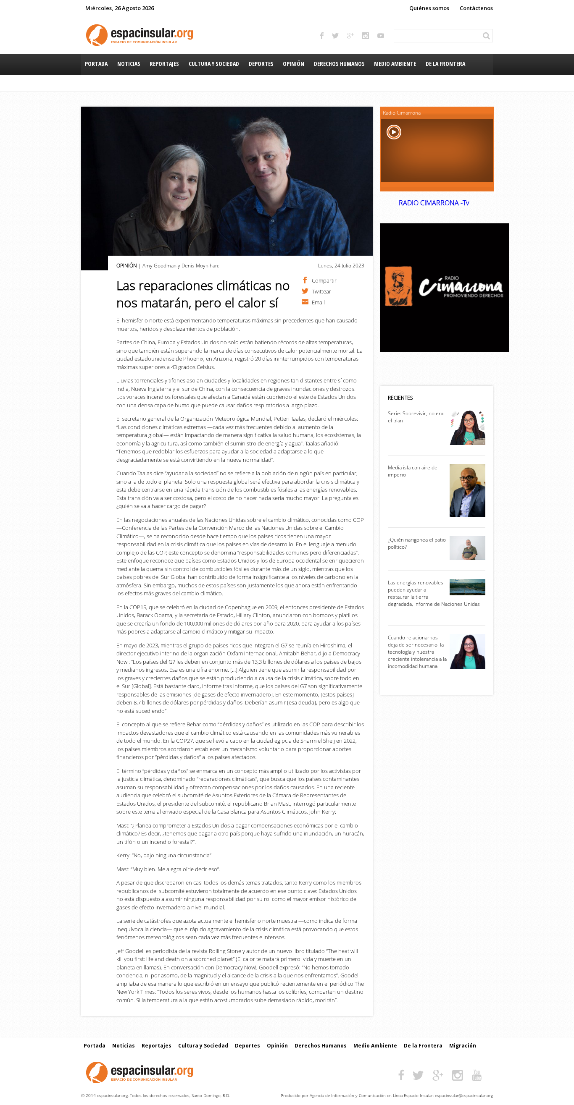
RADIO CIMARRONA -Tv (434, 202)
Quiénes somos (429, 8)
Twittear (321, 291)
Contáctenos (476, 8)
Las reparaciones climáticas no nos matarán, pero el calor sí (203, 294)
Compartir (324, 280)
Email (318, 302)
